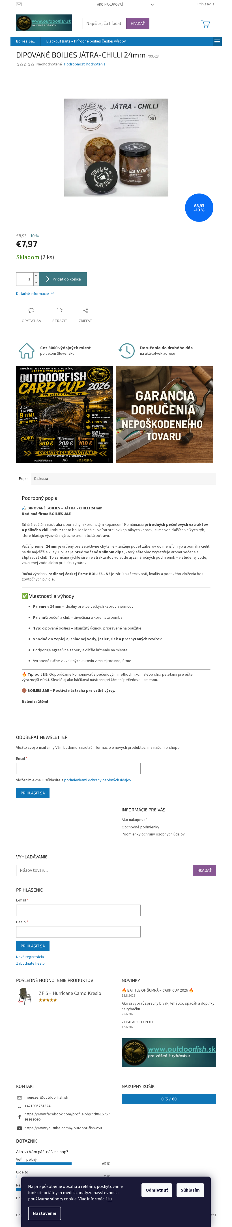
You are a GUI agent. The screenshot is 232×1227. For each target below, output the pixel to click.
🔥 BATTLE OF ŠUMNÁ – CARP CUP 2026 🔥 (158, 990)
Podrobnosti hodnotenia (85, 64)
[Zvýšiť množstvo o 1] (36, 276)
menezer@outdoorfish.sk (46, 1097)
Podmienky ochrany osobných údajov (153, 834)
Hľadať (138, 23)
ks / (169, 1098)
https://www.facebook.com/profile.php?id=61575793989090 (67, 1116)
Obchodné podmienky (140, 827)
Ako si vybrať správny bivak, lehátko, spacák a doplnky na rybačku (168, 1006)
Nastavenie (44, 1213)
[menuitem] (25, 41)
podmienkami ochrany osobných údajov (97, 780)
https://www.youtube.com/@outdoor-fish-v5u (63, 1128)
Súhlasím (190, 1190)
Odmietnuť (157, 1190)
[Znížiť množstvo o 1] (36, 282)
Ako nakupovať (110, 4)
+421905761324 (37, 1106)
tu (110, 1199)
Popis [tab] (24, 479)
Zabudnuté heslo (30, 963)
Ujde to (22, 1172)
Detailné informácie (32, 294)
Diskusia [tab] (41, 479)
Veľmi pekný (26, 1159)
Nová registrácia (30, 957)
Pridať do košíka (67, 279)
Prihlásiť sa (33, 792)
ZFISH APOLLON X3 (137, 1022)
